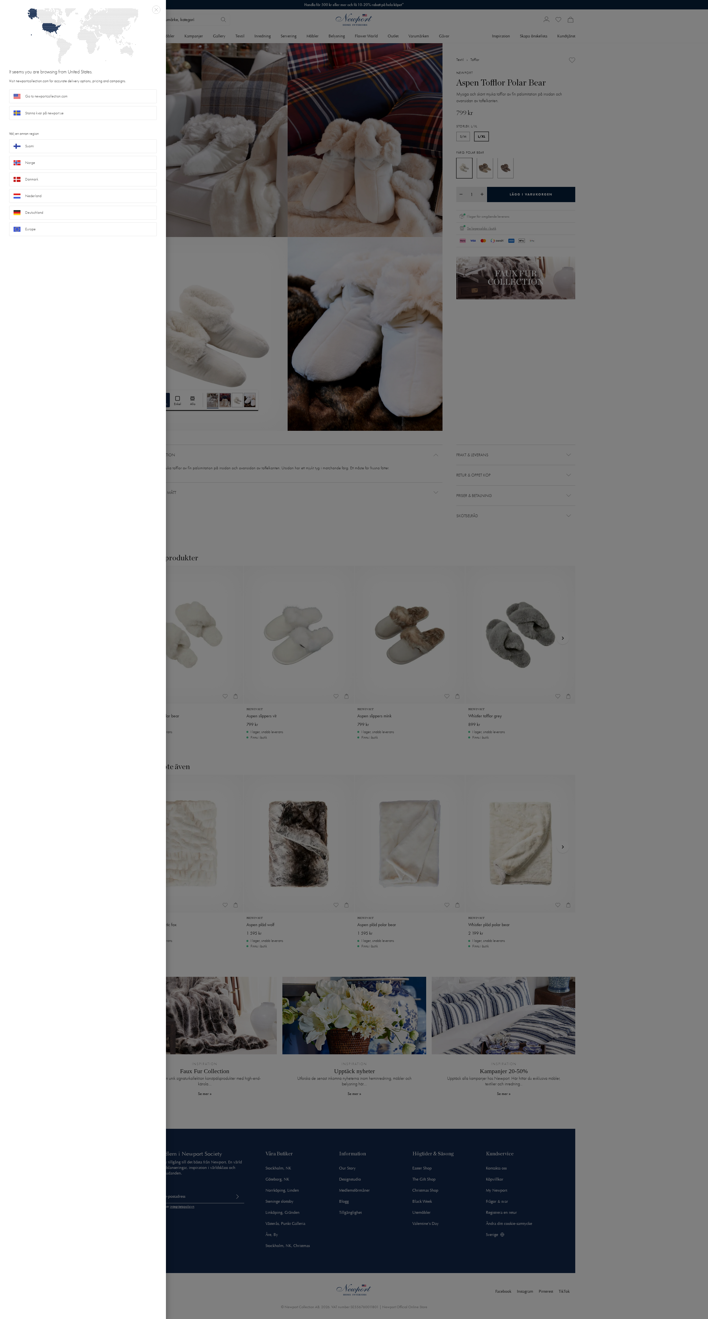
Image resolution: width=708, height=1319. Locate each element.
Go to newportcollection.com (46, 96)
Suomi (29, 146)
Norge (30, 162)
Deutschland (34, 212)
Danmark (31, 179)
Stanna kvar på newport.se (44, 113)
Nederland (33, 196)
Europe (30, 229)
